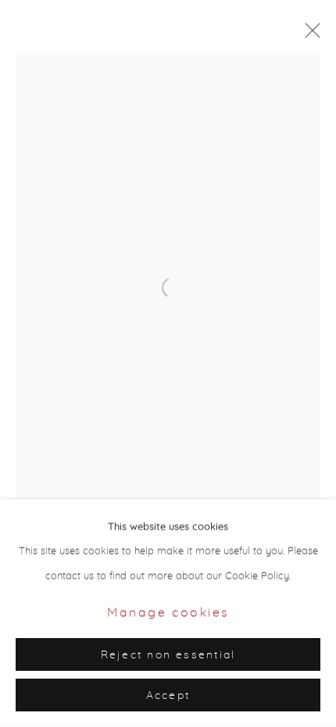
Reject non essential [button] (168, 655)
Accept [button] (168, 695)
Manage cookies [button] (168, 613)
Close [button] (308, 35)
